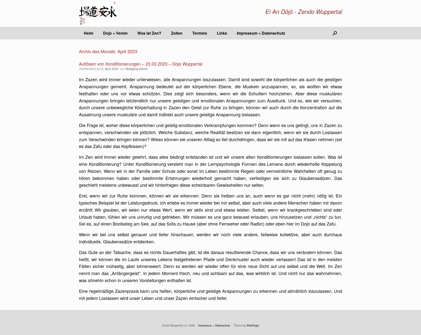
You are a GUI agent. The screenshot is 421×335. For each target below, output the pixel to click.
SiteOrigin (253, 325)
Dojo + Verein (115, 33)
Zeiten (176, 33)
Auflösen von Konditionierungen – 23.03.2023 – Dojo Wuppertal (140, 63)
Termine (199, 33)
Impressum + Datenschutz (261, 33)
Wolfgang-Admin (136, 69)
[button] (335, 33)
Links (222, 33)
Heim (88, 33)
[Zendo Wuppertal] (98, 13)
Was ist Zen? (149, 33)
